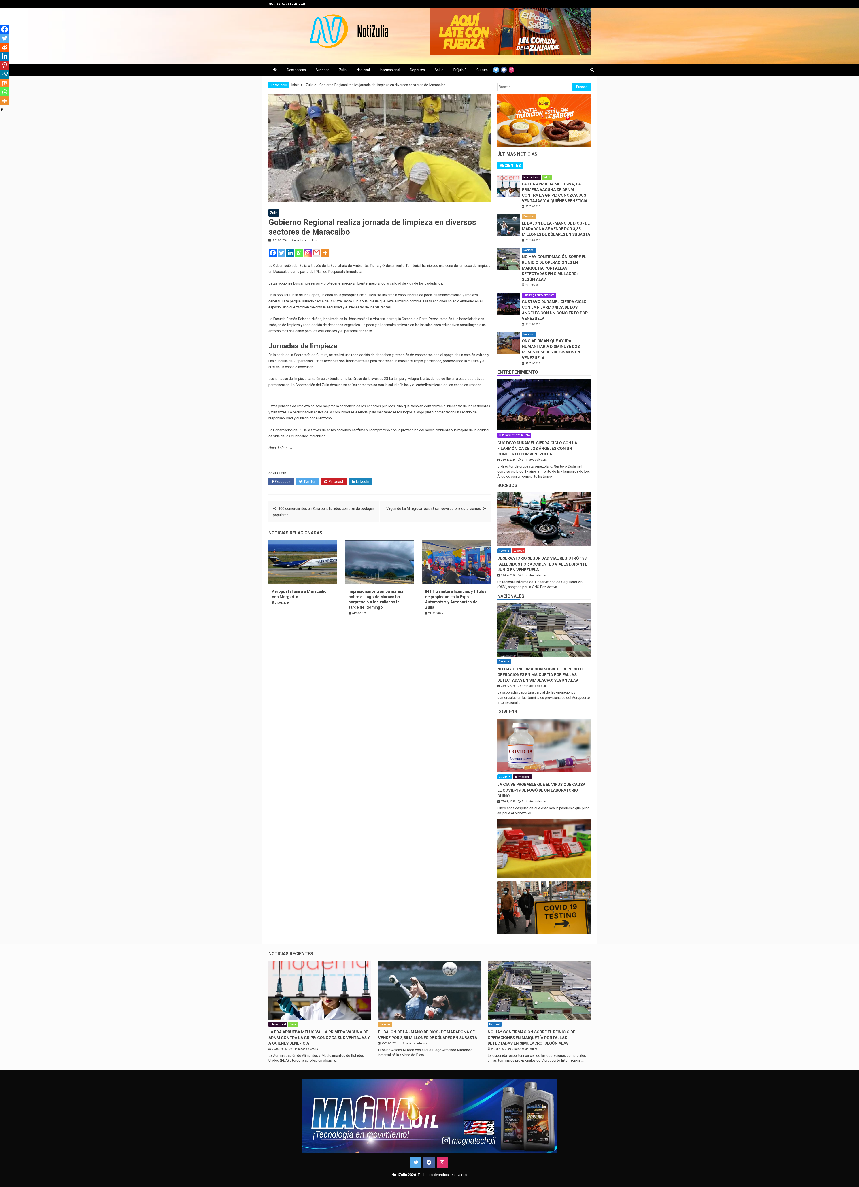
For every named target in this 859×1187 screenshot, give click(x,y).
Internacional (390, 70)
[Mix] (4, 83)
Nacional (363, 70)
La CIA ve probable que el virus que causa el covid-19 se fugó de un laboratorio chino (541, 790)
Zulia (343, 70)
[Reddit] (4, 47)
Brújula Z (460, 70)
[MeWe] (4, 74)
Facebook (282, 481)
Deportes (417, 70)
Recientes (510, 165)
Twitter (308, 481)
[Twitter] (281, 253)
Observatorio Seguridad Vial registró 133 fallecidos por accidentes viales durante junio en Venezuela (542, 564)
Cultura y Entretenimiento (538, 295)
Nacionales (510, 596)
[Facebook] (273, 253)
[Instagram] (308, 253)
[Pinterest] (4, 65)
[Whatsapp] (299, 253)
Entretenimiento (517, 372)
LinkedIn (362, 481)
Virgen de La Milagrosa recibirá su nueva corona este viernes (433, 508)
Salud (439, 70)
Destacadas (296, 70)
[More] (325, 253)
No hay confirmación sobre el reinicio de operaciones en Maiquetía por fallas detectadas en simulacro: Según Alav (554, 268)
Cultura (482, 70)
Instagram (442, 1162)
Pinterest (335, 481)
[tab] (510, 165)
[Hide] (2, 109)
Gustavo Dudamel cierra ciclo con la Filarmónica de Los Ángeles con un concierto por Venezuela (537, 448)
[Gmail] (316, 253)
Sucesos (322, 70)
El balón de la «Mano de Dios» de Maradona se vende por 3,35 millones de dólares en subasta (556, 229)
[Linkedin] (290, 253)
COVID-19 (507, 711)
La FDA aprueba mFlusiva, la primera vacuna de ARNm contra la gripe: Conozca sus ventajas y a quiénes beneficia (319, 1037)
